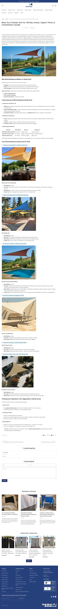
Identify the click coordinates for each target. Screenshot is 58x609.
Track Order (18, 575)
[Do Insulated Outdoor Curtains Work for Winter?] (10, 503)
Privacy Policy (18, 579)
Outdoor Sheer (4, 575)
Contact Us (18, 570)
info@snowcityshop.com (48, 572)
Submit (4, 480)
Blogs (31, 579)
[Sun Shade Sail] (29, 61)
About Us (31, 570)
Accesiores (4, 591)
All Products (4, 570)
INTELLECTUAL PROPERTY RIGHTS (22, 591)
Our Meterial (32, 577)
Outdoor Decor (4, 586)
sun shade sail (4, 435)
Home (3, 19)
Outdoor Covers (5, 583)
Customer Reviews (19, 577)
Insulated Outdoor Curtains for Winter (7, 589)
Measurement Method (34, 575)
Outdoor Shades (5, 581)
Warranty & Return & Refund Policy (21, 584)
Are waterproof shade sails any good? (48, 442)
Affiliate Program (33, 581)
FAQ (16, 573)
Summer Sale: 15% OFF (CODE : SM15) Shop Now (29, 1)
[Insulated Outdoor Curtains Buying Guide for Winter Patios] (29, 503)
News (7, 19)
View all (29, 560)
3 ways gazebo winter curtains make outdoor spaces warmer (14, 442)
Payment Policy (19, 589)
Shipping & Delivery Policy (21, 581)
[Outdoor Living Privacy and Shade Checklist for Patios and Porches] (48, 503)
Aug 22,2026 (4, 516)
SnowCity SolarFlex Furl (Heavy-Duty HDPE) (14, 243)
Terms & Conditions (19, 587)
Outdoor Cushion (5, 577)
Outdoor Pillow (5, 579)
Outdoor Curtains (5, 573)
